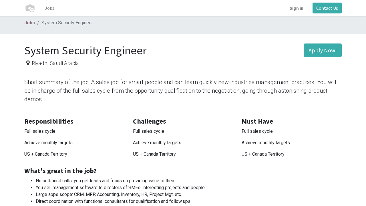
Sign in (296, 8)
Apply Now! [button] (323, 50)
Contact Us (327, 8)
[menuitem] (50, 8)
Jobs (29, 22)
